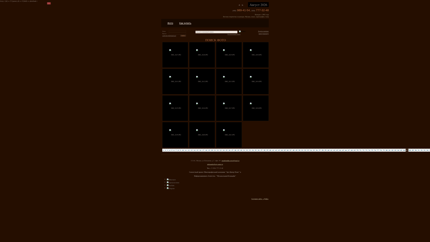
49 (296, 150)
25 (226, 150)
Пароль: (164, 33)
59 (325, 150)
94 (427, 150)
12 (188, 150)
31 (244, 150)
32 (247, 150)
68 (352, 150)
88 (410, 150)
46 (287, 150)
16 (200, 150)
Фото (170, 23)
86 (404, 150)
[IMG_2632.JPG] (202, 81)
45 (285, 150)
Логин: (164, 31)
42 (276, 150)
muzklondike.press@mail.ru (230, 161)
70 (357, 150)
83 (395, 150)
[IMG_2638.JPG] (256, 108)
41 (273, 150)
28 (235, 150)
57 (319, 150)
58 (322, 150)
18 (206, 150)
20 (212, 150)
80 (386, 150)
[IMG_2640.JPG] (202, 135)
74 (369, 150)
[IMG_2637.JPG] (229, 108)
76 (375, 150)
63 (337, 150)
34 (253, 150)
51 (302, 150)
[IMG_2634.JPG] (256, 81)
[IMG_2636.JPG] (202, 108)
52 (305, 150)
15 (197, 150)
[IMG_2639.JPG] (175, 135)
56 (317, 150)
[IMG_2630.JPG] (256, 55)
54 (311, 150)
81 (389, 150)
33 (250, 150)
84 (398, 150)
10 (183, 150)
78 (381, 150)
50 (299, 150)
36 (258, 150)
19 (209, 150)
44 (282, 150)
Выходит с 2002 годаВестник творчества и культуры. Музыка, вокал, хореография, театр (246, 15)
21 (215, 150)
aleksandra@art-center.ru (215, 164)
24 (223, 150)
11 (186, 150)
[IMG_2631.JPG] (175, 81)
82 (392, 150)
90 (416, 150)
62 (334, 150)
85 (401, 150)
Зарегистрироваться (169, 36)
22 (218, 150)
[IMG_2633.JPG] (229, 81)
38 (264, 150)
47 (290, 150)
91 (418, 150)
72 (363, 150)
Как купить (185, 23)
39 (267, 150)
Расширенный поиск (233, 34)
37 (261, 150)
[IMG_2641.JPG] (229, 135)
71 (360, 150)
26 (229, 150)
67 (349, 150)
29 (238, 150)
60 (328, 150)
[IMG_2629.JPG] (229, 55)
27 (232, 150)
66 (346, 150)
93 (424, 150)
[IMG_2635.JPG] (175, 108)
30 (241, 150)
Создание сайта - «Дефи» (260, 199)
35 (255, 150)
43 (279, 150)
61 (331, 150)
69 (354, 150)
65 (343, 150)
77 (378, 150)
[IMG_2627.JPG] (175, 55)
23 (220, 150)
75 (372, 150)
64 (340, 150)
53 (308, 150)
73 (366, 150)
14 (194, 150)
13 (191, 150)
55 (314, 150)
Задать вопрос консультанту (263, 32)
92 (421, 150)
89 (413, 150)
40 (270, 150)
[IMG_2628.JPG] (202, 55)
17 (203, 150)
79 (384, 150)
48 (293, 150)
